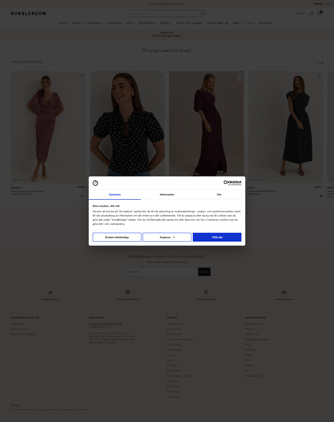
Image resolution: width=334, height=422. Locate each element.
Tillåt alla (217, 237)
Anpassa (165, 237)
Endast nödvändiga (117, 237)
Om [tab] (219, 194)
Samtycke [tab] (115, 194)
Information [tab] (167, 194)
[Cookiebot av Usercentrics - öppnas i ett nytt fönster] (226, 183)
